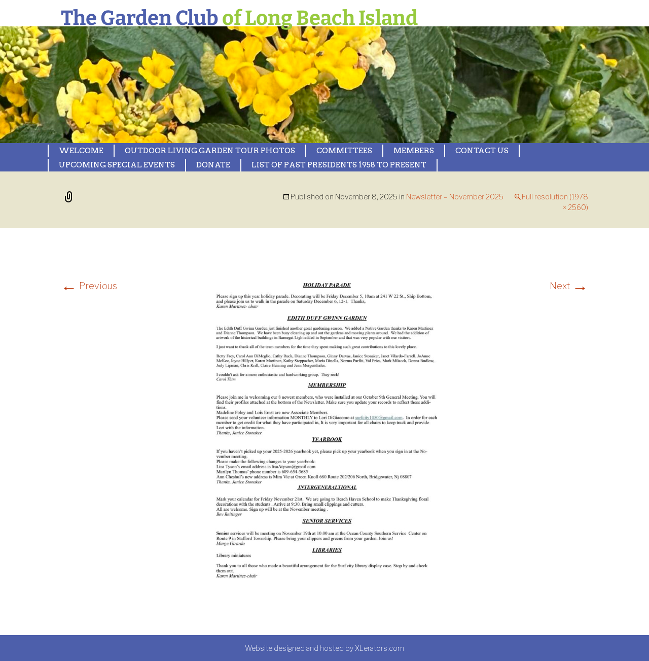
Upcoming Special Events (117, 164)
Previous (89, 286)
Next (569, 286)
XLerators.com (379, 648)
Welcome (81, 150)
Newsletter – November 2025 (454, 196)
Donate (213, 164)
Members (413, 150)
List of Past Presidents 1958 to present (338, 164)
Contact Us (482, 150)
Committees (344, 150)
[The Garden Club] (274, 84)
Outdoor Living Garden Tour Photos (210, 150)
